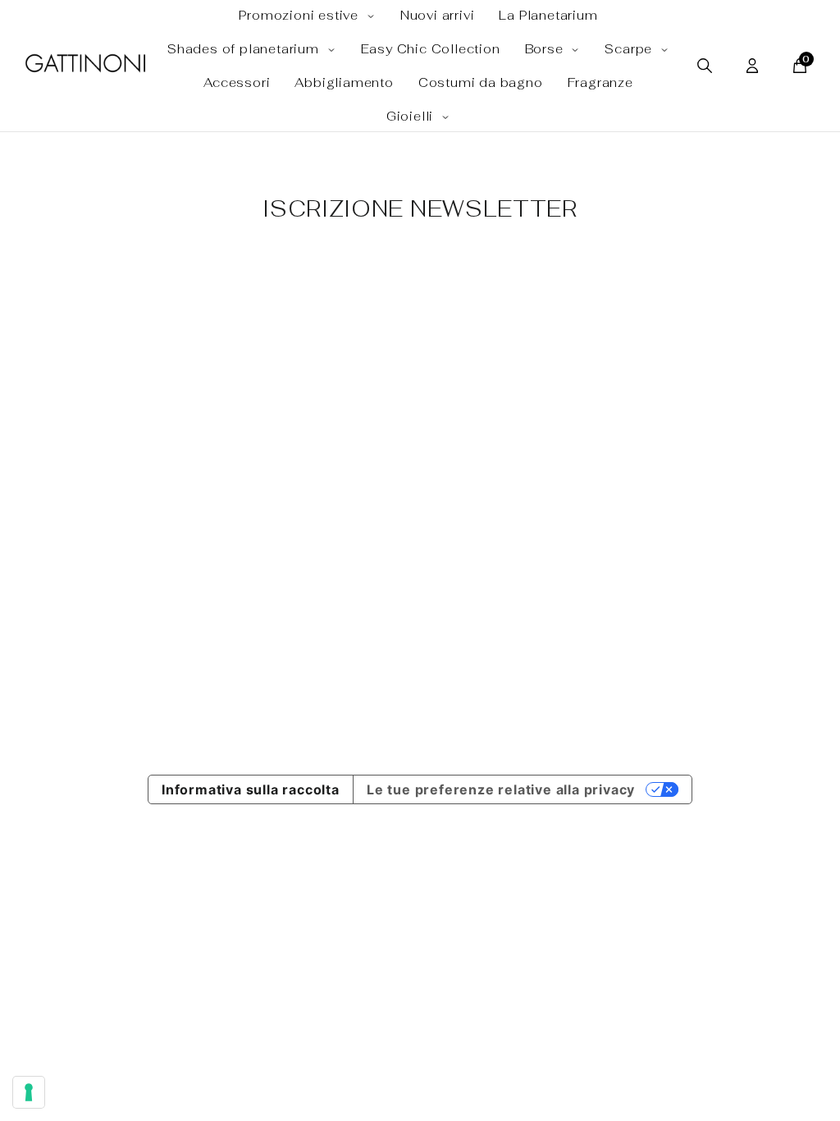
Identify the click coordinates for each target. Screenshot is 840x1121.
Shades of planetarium (245, 49)
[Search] (704, 65)
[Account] (752, 65)
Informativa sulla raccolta (251, 789)
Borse (546, 49)
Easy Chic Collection (430, 49)
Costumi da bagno (480, 82)
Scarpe (630, 49)
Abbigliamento (343, 82)
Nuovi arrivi (437, 15)
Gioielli (411, 116)
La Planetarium (548, 15)
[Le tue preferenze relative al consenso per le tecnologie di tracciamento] (28, 1092)
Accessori (236, 82)
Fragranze (600, 82)
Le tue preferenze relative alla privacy (501, 789)
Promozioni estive (300, 15)
